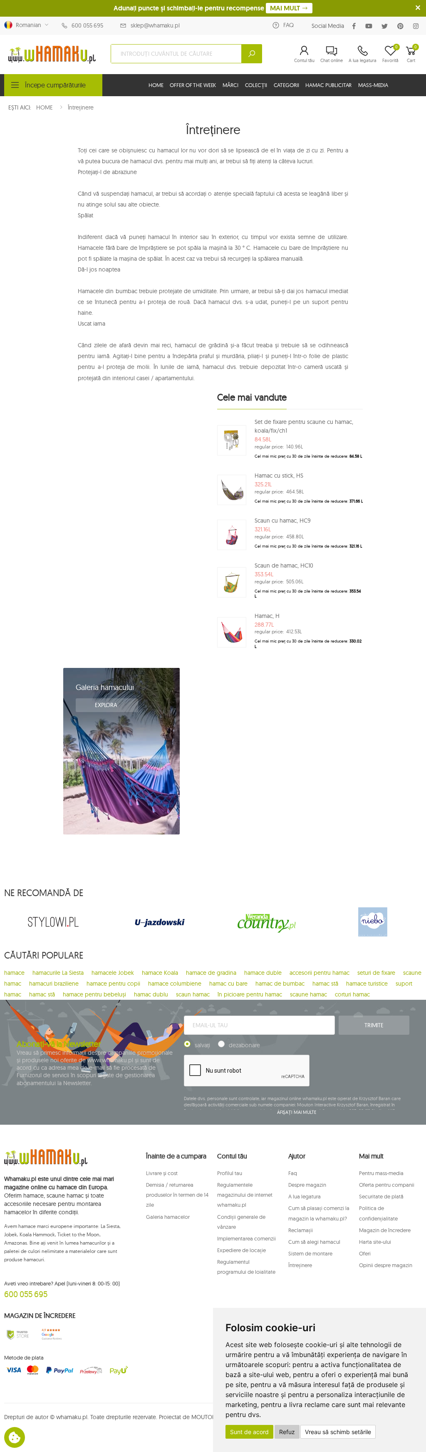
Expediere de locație (241, 1250)
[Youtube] (370, 26)
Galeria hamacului (105, 687)
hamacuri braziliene (54, 983)
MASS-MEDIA (373, 85)
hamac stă (325, 983)
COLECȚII (256, 85)
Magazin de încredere (385, 1230)
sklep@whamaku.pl (155, 25)
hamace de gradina (211, 972)
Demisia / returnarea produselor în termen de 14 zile (177, 1194)
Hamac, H (267, 616)
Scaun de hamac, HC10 (284, 565)
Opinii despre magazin (385, 1265)
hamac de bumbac (280, 983)
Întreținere (300, 1265)
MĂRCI (230, 85)
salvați (202, 1045)
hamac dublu (151, 994)
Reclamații (300, 1230)
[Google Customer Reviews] (53, 1334)
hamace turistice (367, 983)
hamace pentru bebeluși (94, 994)
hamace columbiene (174, 983)
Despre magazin (307, 1184)
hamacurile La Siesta (58, 972)
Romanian (26, 25)
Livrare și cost (162, 1173)
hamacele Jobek (113, 972)
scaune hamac (308, 994)
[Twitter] (386, 26)
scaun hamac (193, 994)
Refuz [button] (287, 1431)
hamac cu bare (228, 983)
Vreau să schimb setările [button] (338, 1431)
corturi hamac (352, 994)
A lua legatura (304, 1196)
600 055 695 (87, 25)
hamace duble (263, 972)
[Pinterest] (402, 26)
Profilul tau (229, 1173)
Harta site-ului (375, 1241)
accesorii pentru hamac (319, 972)
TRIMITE (374, 1025)
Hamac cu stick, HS (279, 475)
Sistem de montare (310, 1253)
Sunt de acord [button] (249, 1431)
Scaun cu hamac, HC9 (283, 520)
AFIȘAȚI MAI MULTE (296, 1112)
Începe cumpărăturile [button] (55, 85)
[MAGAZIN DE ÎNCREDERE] (17, 1334)
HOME (156, 85)
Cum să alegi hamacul (314, 1241)
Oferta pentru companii (386, 1184)
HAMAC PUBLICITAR (328, 85)
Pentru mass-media (381, 1173)
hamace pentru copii (113, 983)
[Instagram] (417, 26)
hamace (14, 972)
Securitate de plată (381, 1196)
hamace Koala (160, 972)
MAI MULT (286, 8)
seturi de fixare (376, 972)
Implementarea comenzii (246, 1238)
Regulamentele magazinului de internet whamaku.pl (244, 1194)
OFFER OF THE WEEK (193, 85)
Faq (292, 1173)
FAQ (288, 25)
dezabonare (244, 1045)
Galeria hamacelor (168, 1216)
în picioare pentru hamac (250, 994)
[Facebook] (355, 26)
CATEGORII (286, 85)
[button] (304, 54)
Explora (107, 705)
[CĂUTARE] (251, 53)
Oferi (365, 1253)
